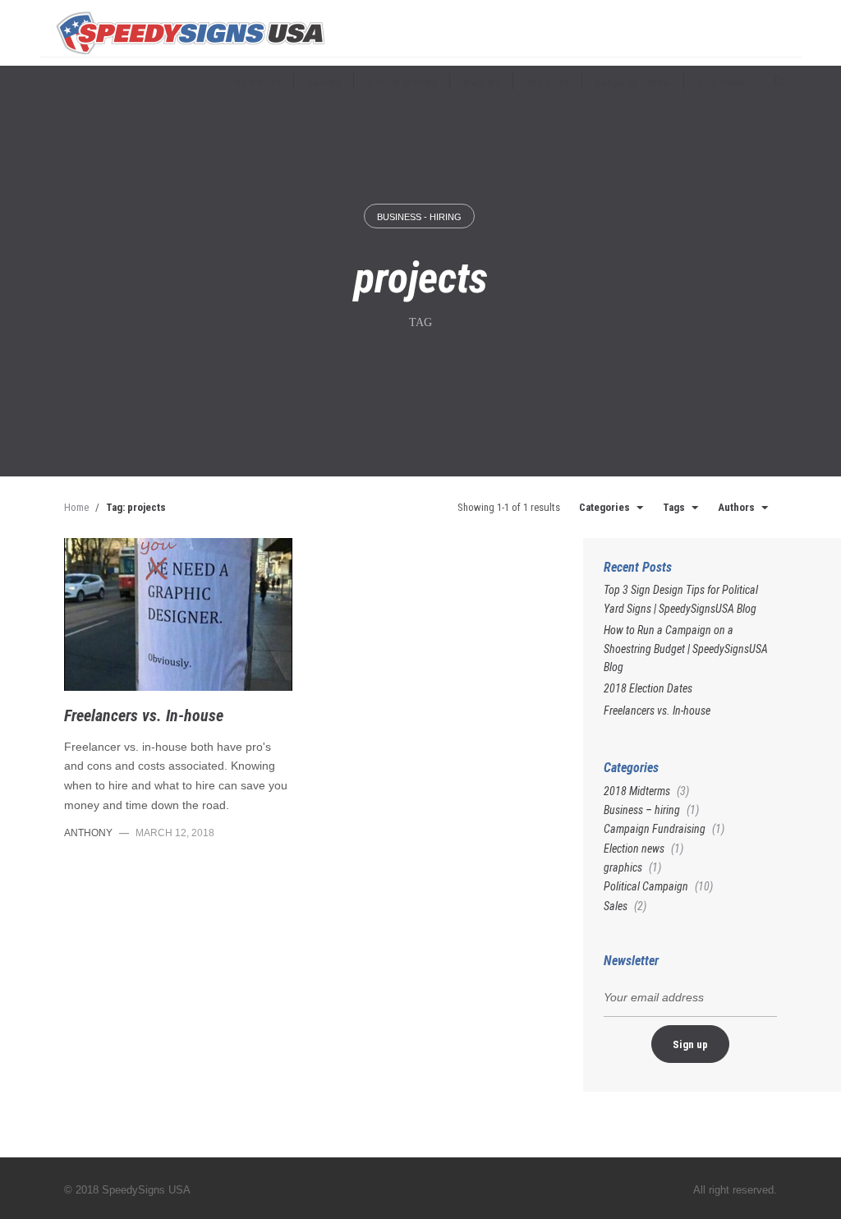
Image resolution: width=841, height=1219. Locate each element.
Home (76, 507)
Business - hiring (419, 217)
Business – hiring (642, 809)
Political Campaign (646, 886)
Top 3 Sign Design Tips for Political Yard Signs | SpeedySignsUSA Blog (681, 598)
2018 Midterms (637, 791)
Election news (634, 848)
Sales (615, 906)
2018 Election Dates (648, 688)
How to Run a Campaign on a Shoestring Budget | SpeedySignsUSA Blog (686, 648)
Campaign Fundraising (654, 828)
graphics (623, 867)
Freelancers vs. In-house (143, 715)
